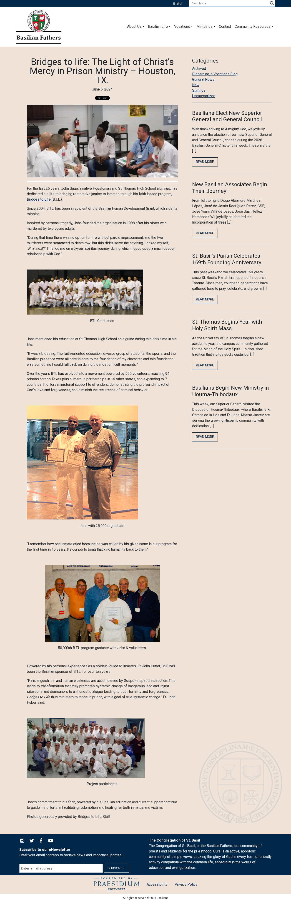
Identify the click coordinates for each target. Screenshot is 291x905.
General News (203, 79)
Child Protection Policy (116, 884)
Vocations (182, 26)
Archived (199, 68)
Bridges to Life (39, 199)
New (195, 85)
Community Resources (253, 26)
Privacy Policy (186, 884)
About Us (134, 26)
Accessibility (157, 884)
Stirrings (199, 90)
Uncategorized (203, 96)
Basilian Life (158, 26)
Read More (205, 162)
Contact (225, 26)
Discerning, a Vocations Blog (215, 74)
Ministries (204, 26)
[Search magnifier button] (272, 3)
